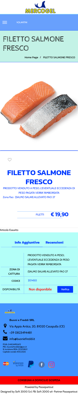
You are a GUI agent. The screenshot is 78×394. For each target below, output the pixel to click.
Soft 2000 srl (44, 391)
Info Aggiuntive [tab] (27, 242)
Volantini (21, 22)
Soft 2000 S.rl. (23, 391)
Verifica (65, 289)
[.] (5, 22)
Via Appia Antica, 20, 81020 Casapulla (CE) (37, 326)
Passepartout (46, 387)
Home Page (31, 57)
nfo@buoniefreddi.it (22, 339)
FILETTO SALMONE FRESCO (59, 57)
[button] (39, 108)
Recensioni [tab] (54, 242)
